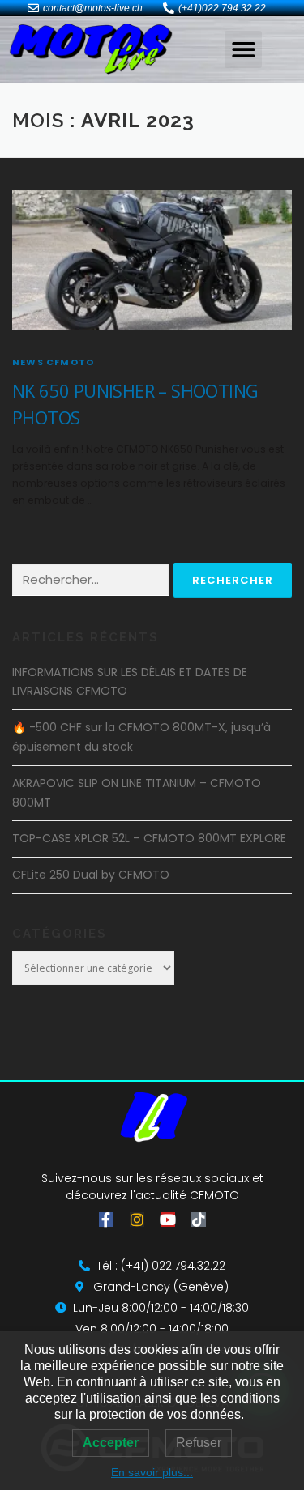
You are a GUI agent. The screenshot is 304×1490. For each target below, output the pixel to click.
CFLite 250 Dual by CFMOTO (90, 874)
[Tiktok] (198, 1219)
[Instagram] (137, 1219)
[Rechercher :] (90, 580)
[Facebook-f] (106, 1219)
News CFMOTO (53, 361)
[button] (244, 50)
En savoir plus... (152, 1472)
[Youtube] (168, 1219)
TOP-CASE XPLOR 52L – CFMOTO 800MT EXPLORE (149, 838)
